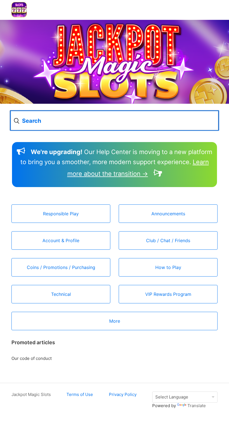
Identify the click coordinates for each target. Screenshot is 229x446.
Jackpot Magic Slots (31, 394)
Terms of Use (79, 394)
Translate (196, 405)
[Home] (19, 15)
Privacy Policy (123, 394)
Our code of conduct (31, 358)
